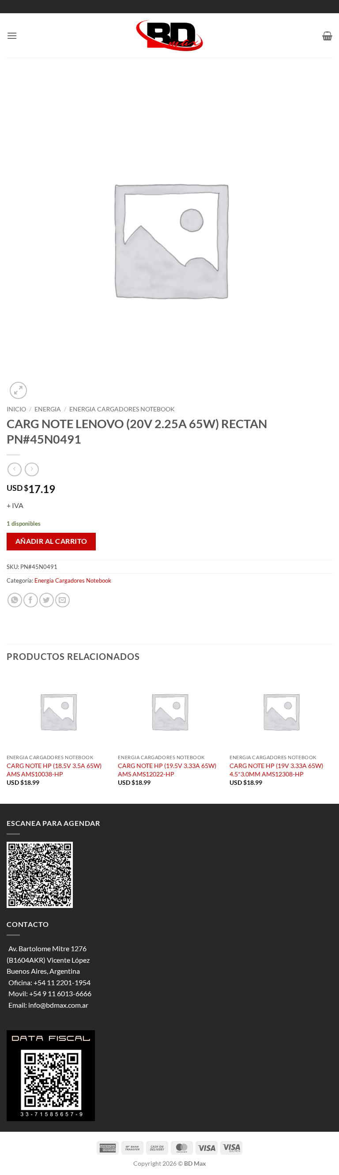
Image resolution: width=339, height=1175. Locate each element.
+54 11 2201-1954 (62, 982)
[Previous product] (31, 469)
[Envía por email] (62, 600)
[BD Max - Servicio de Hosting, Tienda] (170, 35)
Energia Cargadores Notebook (122, 409)
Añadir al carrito (51, 541)
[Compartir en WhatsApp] (15, 600)
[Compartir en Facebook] (30, 600)
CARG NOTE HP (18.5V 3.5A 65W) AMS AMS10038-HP (54, 770)
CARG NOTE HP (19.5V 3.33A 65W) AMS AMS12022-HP (167, 770)
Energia (47, 409)
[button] (12, 35)
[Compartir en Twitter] (46, 600)
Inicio (16, 409)
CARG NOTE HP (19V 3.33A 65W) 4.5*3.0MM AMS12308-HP (276, 770)
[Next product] (14, 469)
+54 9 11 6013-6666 (60, 993)
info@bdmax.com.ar (58, 1005)
